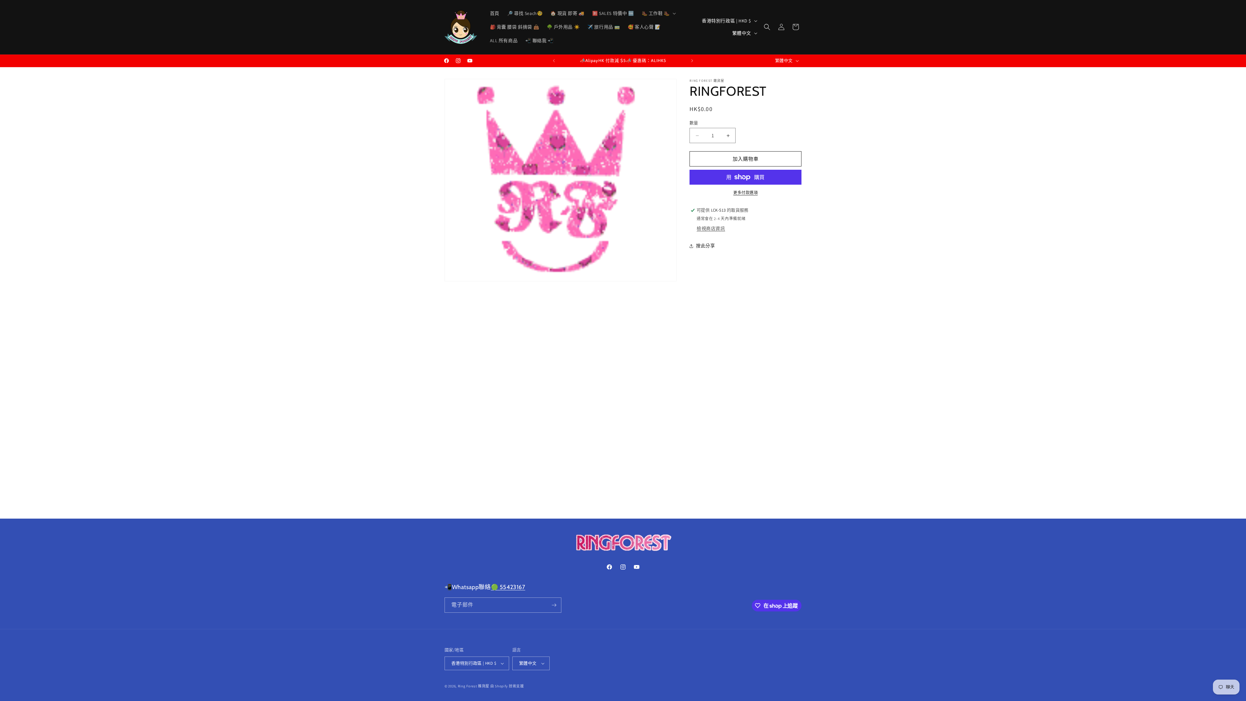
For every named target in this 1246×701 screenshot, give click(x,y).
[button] (658, 13)
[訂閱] (554, 605)
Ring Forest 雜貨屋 (474, 686)
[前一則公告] (554, 61)
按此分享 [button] (705, 246)
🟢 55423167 (508, 587)
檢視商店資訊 (711, 228)
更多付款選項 (745, 192)
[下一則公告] (692, 61)
